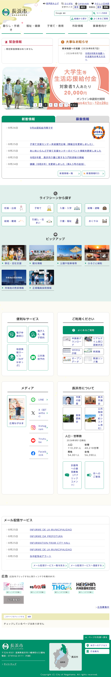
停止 (75, 105)
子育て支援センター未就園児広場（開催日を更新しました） (62, 144)
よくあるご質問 (100, 19)
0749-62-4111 (16, 656)
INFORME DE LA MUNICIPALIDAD (51, 530)
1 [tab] (35, 105)
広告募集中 (103, 607)
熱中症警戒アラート (40, 556)
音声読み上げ (52, 3)
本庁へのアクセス (98, 645)
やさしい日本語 (102, 4)
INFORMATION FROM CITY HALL (50, 543)
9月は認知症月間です (41, 128)
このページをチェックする (14, 617)
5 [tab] (55, 105)
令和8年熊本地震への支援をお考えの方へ (95, 56)
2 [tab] (40, 105)
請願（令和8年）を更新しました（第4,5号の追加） (58, 164)
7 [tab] (66, 105)
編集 (29, 617)
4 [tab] (50, 105)
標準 (76, 7)
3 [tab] (45, 105)
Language (83, 3)
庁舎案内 (94, 651)
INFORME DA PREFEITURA (46, 536)
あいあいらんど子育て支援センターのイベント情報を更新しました (65, 151)
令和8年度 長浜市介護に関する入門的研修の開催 (57, 157)
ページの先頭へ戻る (98, 637)
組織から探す (80, 19)
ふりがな (68, 4)
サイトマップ (10, 664)
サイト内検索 (102, 13)
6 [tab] (61, 105)
